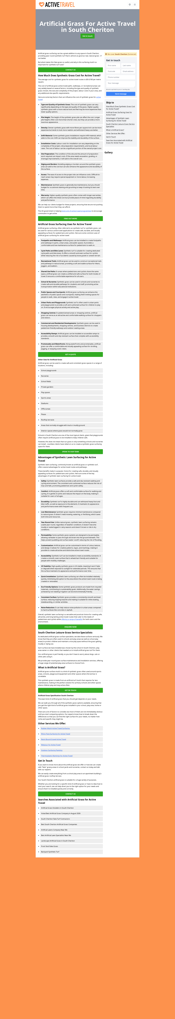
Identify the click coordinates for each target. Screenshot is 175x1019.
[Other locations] (130, 4)
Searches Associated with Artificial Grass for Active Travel (119, 141)
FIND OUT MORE (70, 218)
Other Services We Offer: (115, 133)
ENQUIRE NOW (70, 627)
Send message (120, 94)
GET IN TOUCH (70, 690)
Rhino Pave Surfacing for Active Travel (55, 734)
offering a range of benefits (71, 619)
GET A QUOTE (70, 354)
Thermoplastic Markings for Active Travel (57, 756)
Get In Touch (111, 137)
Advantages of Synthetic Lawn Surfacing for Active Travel (117, 119)
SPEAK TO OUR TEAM (70, 452)
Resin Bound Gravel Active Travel (53, 739)
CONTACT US (71, 70)
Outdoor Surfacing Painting (51, 750)
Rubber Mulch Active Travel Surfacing (55, 728)
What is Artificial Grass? (115, 130)
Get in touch (88, 36)
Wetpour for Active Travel (51, 745)
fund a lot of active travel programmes (76, 211)
